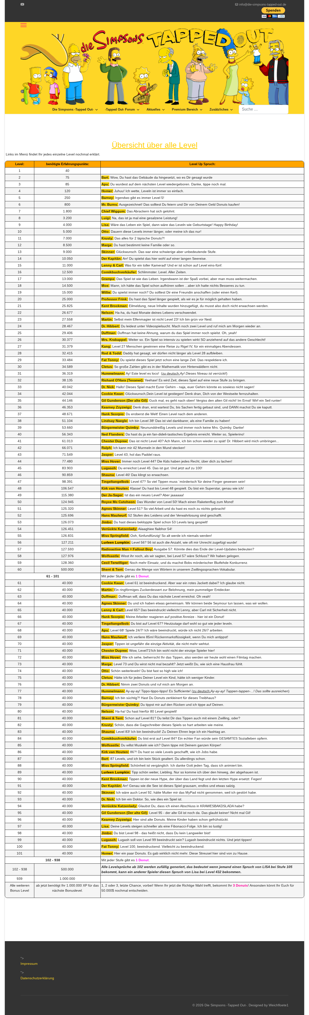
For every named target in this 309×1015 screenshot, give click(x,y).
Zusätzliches (219, 109)
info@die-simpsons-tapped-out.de (262, 4)
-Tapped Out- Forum (120, 109)
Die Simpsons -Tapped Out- (72, 109)
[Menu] (24, 25)
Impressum (29, 964)
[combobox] (263, 109)
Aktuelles (153, 109)
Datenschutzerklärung (37, 978)
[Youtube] (22, 4)
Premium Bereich (185, 109)
